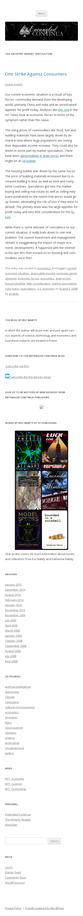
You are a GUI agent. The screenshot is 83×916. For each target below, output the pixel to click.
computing (12, 702)
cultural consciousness (20, 707)
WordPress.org (14, 882)
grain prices (63, 278)
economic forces (28, 278)
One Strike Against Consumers (36, 74)
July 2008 (10, 656)
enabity (14, 294)
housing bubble (15, 283)
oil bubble (29, 161)
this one (63, 110)
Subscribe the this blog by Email (30, 377)
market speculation (64, 283)
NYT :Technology (15, 789)
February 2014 (14, 600)
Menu (41, 13)
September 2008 (15, 646)
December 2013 (15, 610)
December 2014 (15, 590)
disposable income (43, 273)
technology (12, 743)
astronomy (12, 692)
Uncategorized (14, 748)
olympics (10, 733)
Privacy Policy (13, 908)
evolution (11, 717)
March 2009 (12, 630)
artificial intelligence (18, 687)
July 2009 (10, 620)
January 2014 (13, 605)
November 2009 (15, 615)
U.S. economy (45, 289)
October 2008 (13, 641)
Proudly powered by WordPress (44, 908)
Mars (8, 722)
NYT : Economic (14, 779)
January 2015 (13, 584)
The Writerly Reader (18, 819)
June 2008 (11, 661)
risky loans (12, 289)
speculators (28, 289)
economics (44, 268)
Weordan (11, 825)
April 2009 (11, 625)
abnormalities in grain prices (39, 156)
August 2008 (13, 651)
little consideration (38, 283)
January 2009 (13, 636)
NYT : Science (13, 784)
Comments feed (15, 877)
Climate (10, 697)
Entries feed (13, 872)
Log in (9, 867)
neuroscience (14, 728)
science (10, 738)
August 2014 (13, 595)
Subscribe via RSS (17, 366)
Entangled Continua (17, 814)
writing (9, 753)
